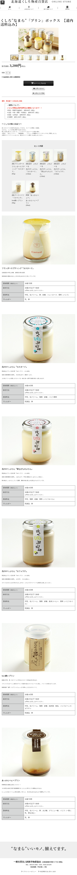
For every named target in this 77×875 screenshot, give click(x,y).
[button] (3, 2)
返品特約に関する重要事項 (11, 77)
